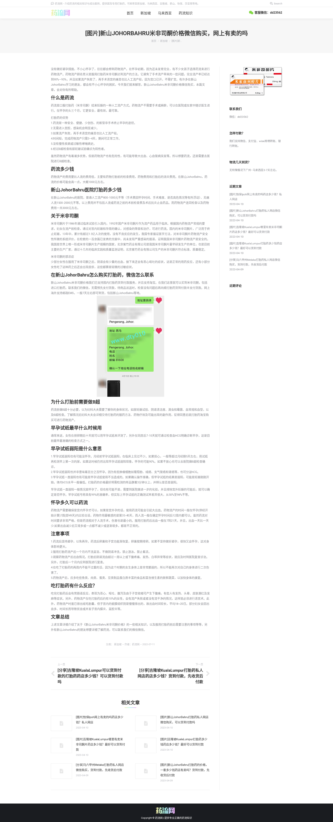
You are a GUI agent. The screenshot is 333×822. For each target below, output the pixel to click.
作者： (132, 644)
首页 (153, 40)
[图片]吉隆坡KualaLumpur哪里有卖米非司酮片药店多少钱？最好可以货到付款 (100, 744)
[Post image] (61, 723)
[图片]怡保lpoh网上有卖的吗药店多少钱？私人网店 (99, 719)
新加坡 (164, 40)
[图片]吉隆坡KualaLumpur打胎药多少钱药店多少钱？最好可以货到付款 (183, 742)
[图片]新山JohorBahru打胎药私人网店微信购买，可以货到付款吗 (184, 719)
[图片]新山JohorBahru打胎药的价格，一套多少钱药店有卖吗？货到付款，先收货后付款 (184, 770)
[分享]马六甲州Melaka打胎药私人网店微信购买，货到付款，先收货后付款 (100, 767)
